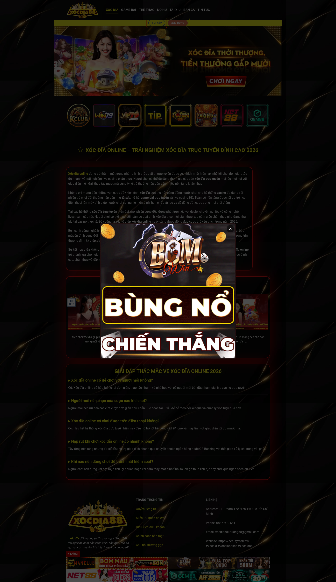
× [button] (230, 229)
